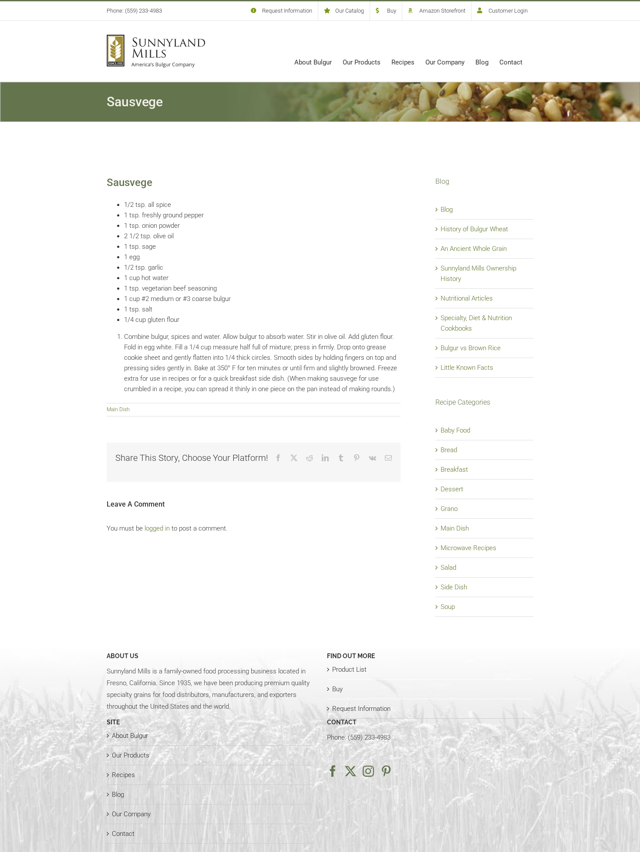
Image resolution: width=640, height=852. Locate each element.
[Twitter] (350, 771)
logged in (157, 528)
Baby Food (455, 430)
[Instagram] (368, 771)
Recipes (123, 775)
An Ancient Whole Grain (474, 249)
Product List (349, 669)
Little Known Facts (467, 368)
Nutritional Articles (467, 298)
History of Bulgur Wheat (474, 229)
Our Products (130, 755)
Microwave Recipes (468, 548)
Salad (448, 567)
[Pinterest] (386, 771)
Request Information (361, 709)
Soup (448, 607)
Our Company (131, 814)
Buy (337, 689)
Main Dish (118, 409)
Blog (447, 209)
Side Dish (454, 587)
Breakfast (454, 469)
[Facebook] (332, 771)
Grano (449, 509)
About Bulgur (130, 736)
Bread (449, 450)
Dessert (452, 489)
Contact (123, 834)
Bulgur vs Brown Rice (471, 348)
